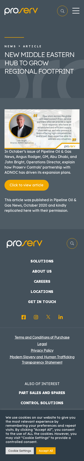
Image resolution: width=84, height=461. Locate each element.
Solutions (42, 261)
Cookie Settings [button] (19, 450)
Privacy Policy (42, 350)
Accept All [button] (46, 450)
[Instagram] (36, 317)
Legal (42, 344)
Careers (42, 281)
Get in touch (42, 301)
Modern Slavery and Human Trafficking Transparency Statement (42, 360)
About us (42, 271)
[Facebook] (23, 317)
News (10, 46)
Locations (42, 291)
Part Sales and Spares (42, 392)
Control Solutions (42, 403)
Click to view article (26, 185)
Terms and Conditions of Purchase (42, 337)
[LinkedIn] (60, 317)
